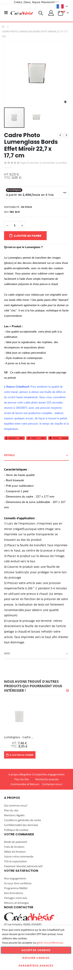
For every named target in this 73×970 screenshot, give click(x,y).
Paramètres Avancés (36, 965)
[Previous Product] (60, 135)
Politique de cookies (16, 830)
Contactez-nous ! (52, 784)
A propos (14, 774)
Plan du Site (21, 779)
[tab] (36, 455)
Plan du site (11, 810)
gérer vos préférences (50, 942)
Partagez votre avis (15, 898)
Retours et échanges (16, 903)
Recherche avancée (47, 779)
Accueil (3, 26)
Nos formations (13, 893)
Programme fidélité (15, 888)
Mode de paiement (15, 842)
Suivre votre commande (18, 856)
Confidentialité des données (21, 825)
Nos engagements (53, 774)
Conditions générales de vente (22, 820)
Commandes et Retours (25, 784)
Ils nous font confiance (18, 883)
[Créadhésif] (22, 13)
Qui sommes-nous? (16, 805)
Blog (22, 774)
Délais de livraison (15, 851)
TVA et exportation (15, 861)
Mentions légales (14, 815)
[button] (65, 102)
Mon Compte (34, 774)
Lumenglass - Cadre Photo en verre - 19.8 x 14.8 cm (19, 737)
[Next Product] (66, 135)
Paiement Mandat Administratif (23, 866)
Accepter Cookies (36, 950)
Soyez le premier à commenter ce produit (43, 162)
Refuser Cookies (35, 958)
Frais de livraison (14, 847)
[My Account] (51, 13)
